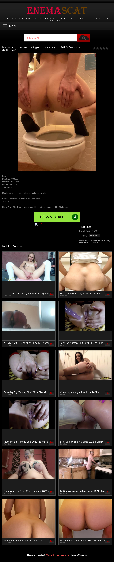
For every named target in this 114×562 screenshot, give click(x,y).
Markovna (95, 243)
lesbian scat (90, 241)
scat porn (83, 243)
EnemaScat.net (79, 555)
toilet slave (103, 241)
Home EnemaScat (36, 555)
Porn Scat (94, 235)
